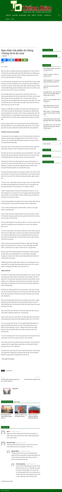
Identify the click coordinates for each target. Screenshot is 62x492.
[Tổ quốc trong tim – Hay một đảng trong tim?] (21, 409)
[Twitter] (11, 60)
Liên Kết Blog (46, 156)
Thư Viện (39, 15)
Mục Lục (8, 19)
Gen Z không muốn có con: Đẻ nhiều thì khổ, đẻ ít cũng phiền (51, 106)
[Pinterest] (18, 60)
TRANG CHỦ (8, 15)
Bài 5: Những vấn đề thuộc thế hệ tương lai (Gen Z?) (6, 416)
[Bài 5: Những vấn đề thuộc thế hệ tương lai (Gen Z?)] (7, 409)
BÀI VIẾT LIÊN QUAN (7, 402)
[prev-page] (2, 421)
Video (12, 19)
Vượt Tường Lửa (47, 50)
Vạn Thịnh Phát (9, 370)
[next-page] (5, 421)
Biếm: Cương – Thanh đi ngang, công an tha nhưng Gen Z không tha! (51, 113)
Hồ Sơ (29, 15)
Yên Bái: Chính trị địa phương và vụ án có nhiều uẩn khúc (10, 380)
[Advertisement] (31, 34)
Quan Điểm (15, 15)
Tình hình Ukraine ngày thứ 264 (32, 379)
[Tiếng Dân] (31, 6)
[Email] (25, 60)
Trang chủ (3, 47)
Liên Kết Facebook (48, 162)
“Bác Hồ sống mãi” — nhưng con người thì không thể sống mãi (33, 416)
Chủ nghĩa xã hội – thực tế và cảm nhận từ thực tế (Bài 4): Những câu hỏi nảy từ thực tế (52, 93)
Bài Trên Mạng (22, 15)
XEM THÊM (17, 402)
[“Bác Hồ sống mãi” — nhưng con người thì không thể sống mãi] (34, 409)
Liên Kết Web (46, 150)
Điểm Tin (34, 15)
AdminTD (5, 56)
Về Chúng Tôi (47, 15)
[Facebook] (4, 60)
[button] (59, 15)
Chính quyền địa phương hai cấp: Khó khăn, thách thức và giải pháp (52, 119)
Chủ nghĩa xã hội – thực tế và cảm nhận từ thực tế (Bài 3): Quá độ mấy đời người (52, 126)
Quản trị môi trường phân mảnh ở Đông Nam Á (52, 100)
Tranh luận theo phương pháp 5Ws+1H (51, 86)
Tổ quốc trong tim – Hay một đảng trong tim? (50, 75)
